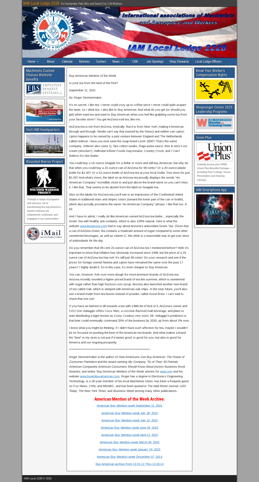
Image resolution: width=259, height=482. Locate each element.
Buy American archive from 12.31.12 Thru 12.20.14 (129, 464)
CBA (135, 61)
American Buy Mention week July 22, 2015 (129, 420)
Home (31, 61)
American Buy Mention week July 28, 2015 (129, 413)
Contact (101, 61)
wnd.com (166, 371)
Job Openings (154, 61)
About (50, 61)
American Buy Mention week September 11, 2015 (129, 405)
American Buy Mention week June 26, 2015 (129, 427)
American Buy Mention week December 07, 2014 (129, 456)
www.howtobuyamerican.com (100, 376)
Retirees (84, 61)
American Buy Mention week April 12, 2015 (129, 435)
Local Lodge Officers (208, 61)
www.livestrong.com (93, 226)
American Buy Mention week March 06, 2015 (129, 442)
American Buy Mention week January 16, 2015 (129, 449)
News (116, 61)
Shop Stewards (179, 61)
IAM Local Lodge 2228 (41, 3)
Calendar (67, 61)
